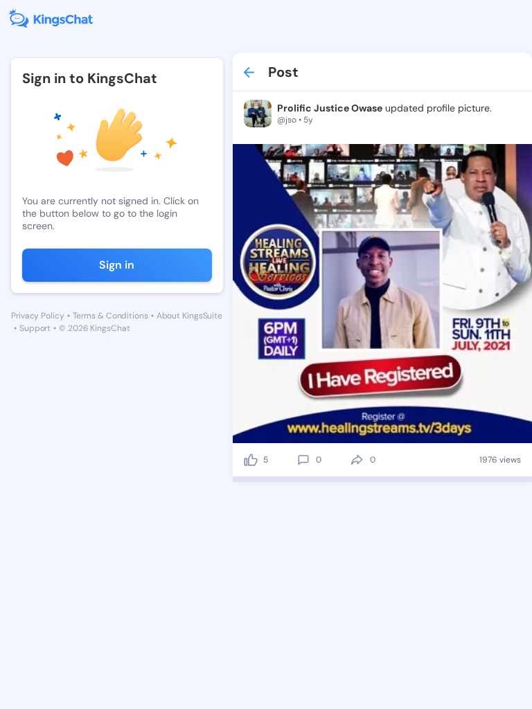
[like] (251, 460)
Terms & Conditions (110, 315)
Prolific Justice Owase (329, 108)
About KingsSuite (189, 315)
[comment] (303, 460)
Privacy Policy (37, 315)
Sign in (116, 265)
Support (35, 328)
